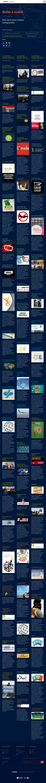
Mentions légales (5, 761)
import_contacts (9, 43)
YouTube (33, 752)
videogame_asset (3, 45)
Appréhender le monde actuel (12, 33)
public (6, 45)
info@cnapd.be (6, 752)
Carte (18, 754)
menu (44, 2)
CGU (3, 764)
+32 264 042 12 (6, 751)
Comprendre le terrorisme (32, 33)
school (6, 43)
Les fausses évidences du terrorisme (12, 36)
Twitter (33, 751)
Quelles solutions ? (32, 36)
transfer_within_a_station (3, 43)
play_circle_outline (9, 45)
